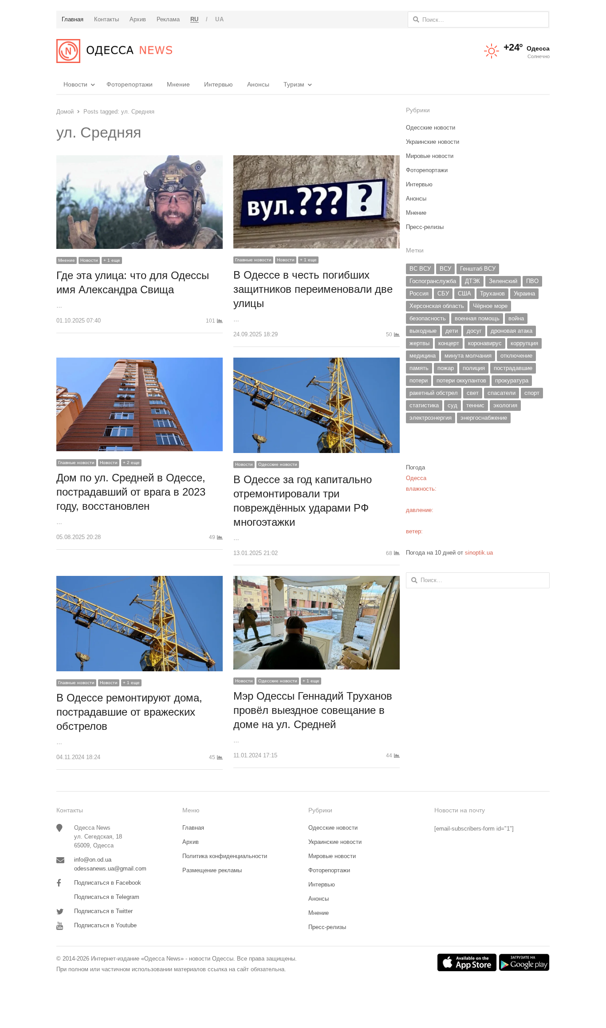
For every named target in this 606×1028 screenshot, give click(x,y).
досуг (474, 330)
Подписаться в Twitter (103, 911)
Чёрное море (490, 306)
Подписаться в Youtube (105, 925)
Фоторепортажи (129, 84)
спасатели (501, 393)
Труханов (492, 293)
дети (451, 330)
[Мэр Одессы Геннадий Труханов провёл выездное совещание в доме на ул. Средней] (316, 581)
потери (418, 380)
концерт (448, 343)
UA (219, 19)
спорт (531, 393)
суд (452, 405)
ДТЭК (472, 281)
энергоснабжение (483, 417)
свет (473, 393)
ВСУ (445, 268)
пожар (445, 368)
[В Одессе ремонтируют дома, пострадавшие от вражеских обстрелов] (139, 581)
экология (505, 405)
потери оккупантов (461, 380)
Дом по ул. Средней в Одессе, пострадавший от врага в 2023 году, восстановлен (130, 492)
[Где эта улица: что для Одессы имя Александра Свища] (139, 160)
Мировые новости (429, 156)
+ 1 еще (111, 260)
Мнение (178, 84)
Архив (190, 842)
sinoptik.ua (479, 552)
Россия (419, 293)
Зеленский (503, 281)
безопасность (427, 318)
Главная (193, 827)
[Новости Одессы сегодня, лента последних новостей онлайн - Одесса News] (114, 51)
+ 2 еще (131, 462)
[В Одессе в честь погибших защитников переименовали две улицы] (316, 160)
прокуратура (511, 380)
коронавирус (485, 343)
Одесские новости (277, 464)
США (464, 293)
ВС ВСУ (420, 268)
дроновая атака (511, 330)
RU (194, 19)
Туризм (293, 84)
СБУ (443, 293)
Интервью (218, 84)
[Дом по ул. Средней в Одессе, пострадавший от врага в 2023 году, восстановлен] (139, 362)
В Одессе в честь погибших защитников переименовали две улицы (313, 289)
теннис (475, 405)
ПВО (532, 281)
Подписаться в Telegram (106, 897)
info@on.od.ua (92, 859)
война (516, 318)
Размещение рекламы (212, 870)
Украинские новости (432, 141)
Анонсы (258, 84)
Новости (75, 84)
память (419, 368)
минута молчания (468, 355)
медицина (422, 355)
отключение (516, 355)
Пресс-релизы (425, 227)
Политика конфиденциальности (224, 856)
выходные (423, 330)
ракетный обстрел (433, 393)
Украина (524, 293)
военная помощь (477, 318)
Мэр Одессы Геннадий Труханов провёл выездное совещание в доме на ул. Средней (312, 710)
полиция (474, 368)
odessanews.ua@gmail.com (110, 868)
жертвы (419, 343)
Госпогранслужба (432, 281)
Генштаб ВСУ (478, 268)
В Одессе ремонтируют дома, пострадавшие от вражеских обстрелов (129, 712)
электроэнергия (430, 417)
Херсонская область (436, 306)
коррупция (524, 343)
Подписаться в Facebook (107, 882)
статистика (424, 405)
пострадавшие (513, 368)
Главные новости (253, 259)
